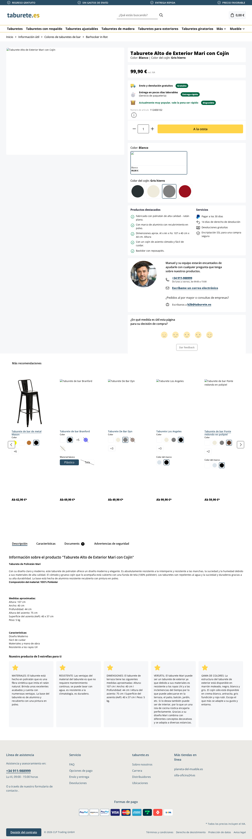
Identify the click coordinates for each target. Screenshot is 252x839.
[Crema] (118, 440)
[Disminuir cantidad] (134, 129)
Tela (89, 462)
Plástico (69, 462)
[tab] (20, 543)
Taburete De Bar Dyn (120, 431)
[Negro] (36, 443)
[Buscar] (161, 15)
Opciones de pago (81, 771)
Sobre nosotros (142, 764)
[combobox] (137, 15)
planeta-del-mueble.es (188, 769)
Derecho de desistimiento (191, 832)
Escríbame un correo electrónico (195, 288)
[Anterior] (11, 444)
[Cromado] (159, 462)
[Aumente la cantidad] (152, 129)
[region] (126, 444)
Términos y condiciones (159, 832)
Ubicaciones (140, 783)
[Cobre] (29, 443)
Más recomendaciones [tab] (26, 363)
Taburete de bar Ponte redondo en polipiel (218, 433)
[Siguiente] (240, 444)
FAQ (71, 764)
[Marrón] (229, 443)
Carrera (137, 771)
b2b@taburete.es (199, 304)
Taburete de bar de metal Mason (26, 433)
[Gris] (125, 440)
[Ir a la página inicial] (23, 15)
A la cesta (200, 129)
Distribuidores (141, 777)
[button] (134, 115)
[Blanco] (22, 443)
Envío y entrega (79, 777)
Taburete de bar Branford (75, 431)
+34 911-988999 (182, 278)
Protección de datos (219, 832)
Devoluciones (78, 783)
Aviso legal (240, 832)
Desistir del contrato (23, 832)
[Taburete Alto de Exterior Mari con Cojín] (65, 101)
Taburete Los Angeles (169, 431)
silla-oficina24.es (184, 775)
